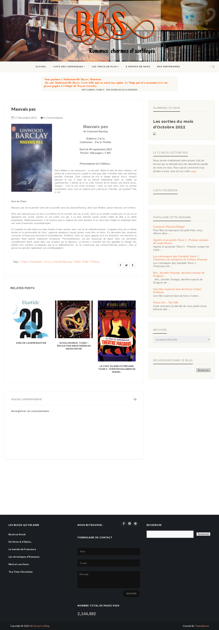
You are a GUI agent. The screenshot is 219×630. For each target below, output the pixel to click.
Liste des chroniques (68, 67)
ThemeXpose (202, 626)
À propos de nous (138, 67)
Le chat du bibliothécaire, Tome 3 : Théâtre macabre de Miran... (116, 369)
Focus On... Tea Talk (165, 302)
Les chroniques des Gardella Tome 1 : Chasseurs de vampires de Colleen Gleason (180, 258)
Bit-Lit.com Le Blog (39, 626)
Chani (24, 261)
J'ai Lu (47, 261)
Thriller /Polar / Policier (86, 261)
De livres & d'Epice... (20, 541)
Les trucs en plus (104, 67)
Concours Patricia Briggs (169, 226)
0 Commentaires (53, 117)
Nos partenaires (168, 67)
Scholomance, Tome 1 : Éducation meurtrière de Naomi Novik (74, 346)
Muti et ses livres (19, 564)
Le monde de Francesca (22, 549)
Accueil (41, 67)
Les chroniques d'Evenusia (24, 556)
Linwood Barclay (62, 261)
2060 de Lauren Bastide (31, 343)
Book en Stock (17, 534)
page (193, 171)
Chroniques (35, 261)
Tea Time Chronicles (21, 571)
